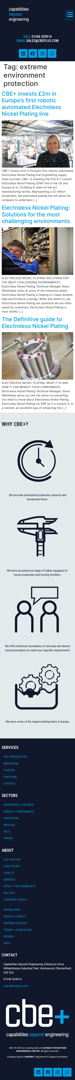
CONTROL (9, 783)
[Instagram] (42, 53)
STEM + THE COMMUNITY (19, 886)
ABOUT (8, 850)
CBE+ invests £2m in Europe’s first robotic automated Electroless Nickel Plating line (31, 103)
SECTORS (10, 795)
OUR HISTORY (12, 859)
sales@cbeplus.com (15, 986)
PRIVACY (9, 936)
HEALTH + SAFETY (14, 916)
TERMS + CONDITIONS (17, 930)
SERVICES (10, 747)
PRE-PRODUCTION (15, 756)
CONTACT (9, 955)
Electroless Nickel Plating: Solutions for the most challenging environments (36, 214)
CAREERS (9, 879)
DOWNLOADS (11, 909)
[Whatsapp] (52, 53)
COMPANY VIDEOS (15, 899)
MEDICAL (9, 825)
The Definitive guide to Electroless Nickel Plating (35, 322)
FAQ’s (6, 943)
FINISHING (10, 777)
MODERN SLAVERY (15, 923)
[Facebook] (32, 53)
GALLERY (9, 893)
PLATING (9, 770)
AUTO (6, 831)
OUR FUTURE (11, 866)
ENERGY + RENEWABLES (18, 811)
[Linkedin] (23, 53)
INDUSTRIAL (11, 818)
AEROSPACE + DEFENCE (18, 804)
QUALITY (8, 873)
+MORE (8, 838)
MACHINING (11, 763)
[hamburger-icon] (69, 15)
